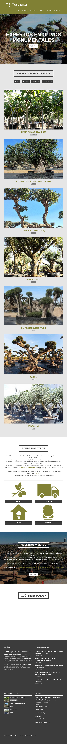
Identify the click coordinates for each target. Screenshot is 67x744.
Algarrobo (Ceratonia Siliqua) (33, 181)
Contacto (57, 10)
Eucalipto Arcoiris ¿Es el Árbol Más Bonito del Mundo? (48, 681)
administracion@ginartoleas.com (44, 713)
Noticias (41, 10)
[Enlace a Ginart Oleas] (16, 5)
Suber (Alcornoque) (33, 230)
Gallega (46, 469)
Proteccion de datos (30, 736)
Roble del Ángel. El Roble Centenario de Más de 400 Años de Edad (47, 674)
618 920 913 (39, 719)
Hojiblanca (40, 469)
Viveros (49, 10)
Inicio (17, 10)
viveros (13, 460)
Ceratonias (36, 82)
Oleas (16, 82)
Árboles (24, 10)
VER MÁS (33, 46)
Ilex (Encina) (33, 279)
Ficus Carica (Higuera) (33, 132)
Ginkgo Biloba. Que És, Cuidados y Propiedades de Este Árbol (46, 659)
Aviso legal (21, 736)
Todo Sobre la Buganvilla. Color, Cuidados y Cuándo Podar (49, 666)
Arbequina (33, 426)
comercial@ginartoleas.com (42, 722)
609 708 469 (39, 709)
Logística (33, 10)
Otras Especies (48, 82)
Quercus (25, 82)
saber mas (33, 574)
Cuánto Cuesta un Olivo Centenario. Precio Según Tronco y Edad (49, 652)
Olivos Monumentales (33, 328)
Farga (33, 377)
